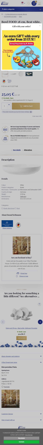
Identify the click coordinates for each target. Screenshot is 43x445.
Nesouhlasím (21, 438)
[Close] (40, 25)
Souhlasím (21, 441)
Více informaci (28, 435)
